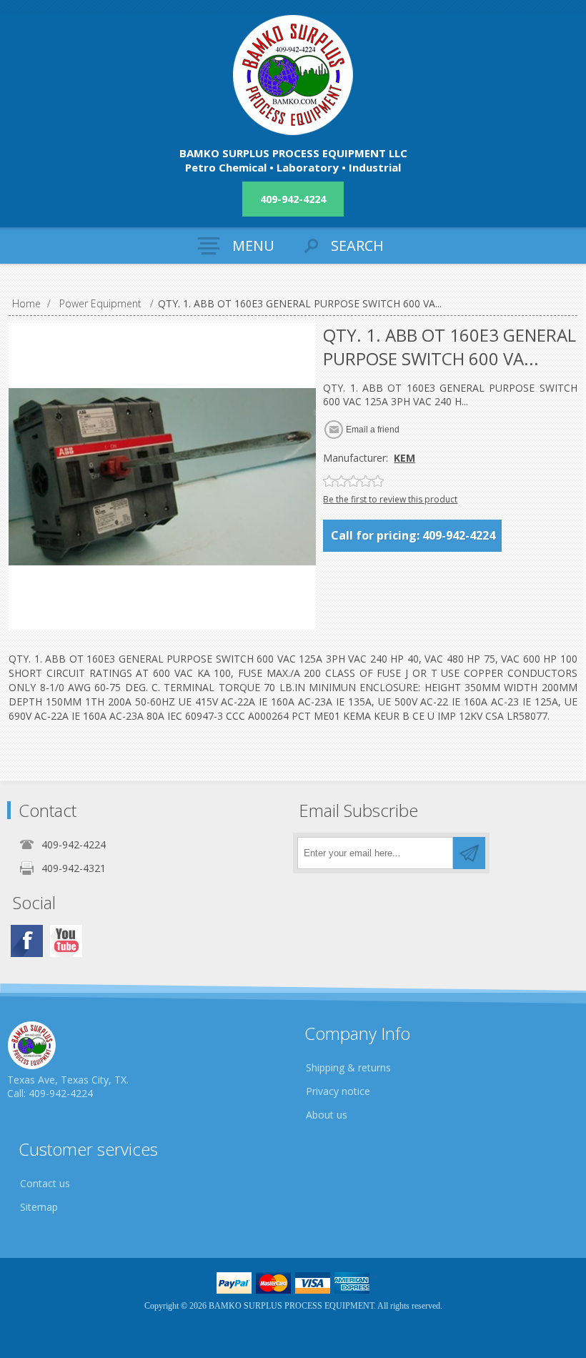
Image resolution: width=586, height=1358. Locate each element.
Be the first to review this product (390, 499)
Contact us (45, 1183)
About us (326, 1114)
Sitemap (39, 1207)
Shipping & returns (348, 1067)
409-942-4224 (293, 199)
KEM (404, 458)
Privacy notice (338, 1091)
